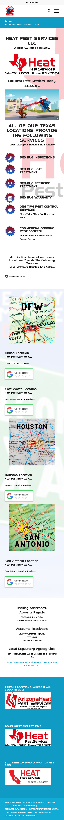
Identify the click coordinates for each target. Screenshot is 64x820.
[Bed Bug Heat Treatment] (10, 169)
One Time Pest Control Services (39, 208)
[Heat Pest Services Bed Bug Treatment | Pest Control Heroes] (26, 11)
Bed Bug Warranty (36, 197)
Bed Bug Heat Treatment (31, 171)
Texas (8, 21)
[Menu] (55, 11)
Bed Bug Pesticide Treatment (35, 185)
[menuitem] (48, 11)
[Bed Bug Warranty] (10, 198)
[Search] (48, 11)
